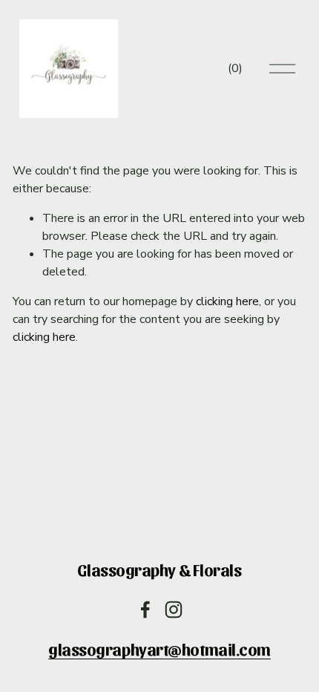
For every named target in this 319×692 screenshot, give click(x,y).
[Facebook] (145, 609)
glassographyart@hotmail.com (159, 649)
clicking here (227, 301)
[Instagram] (173, 609)
